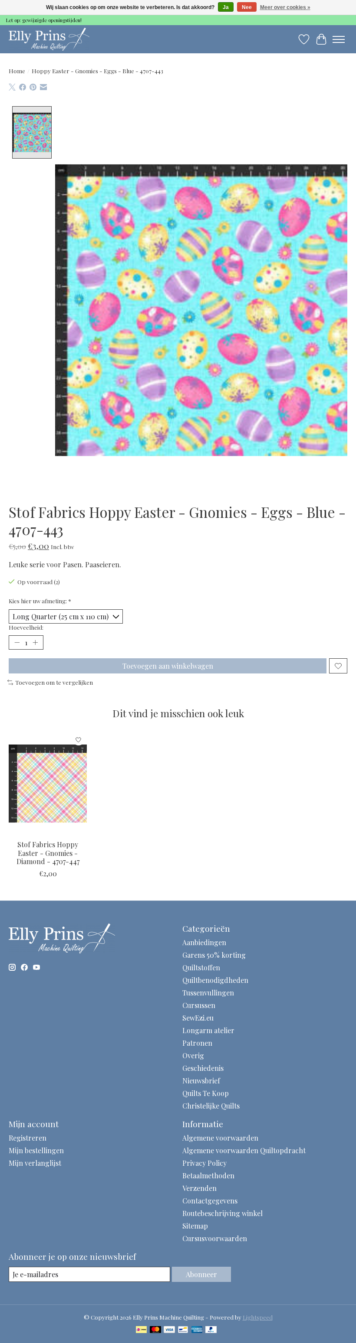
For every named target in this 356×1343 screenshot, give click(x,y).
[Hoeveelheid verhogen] (35, 642)
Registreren (27, 1137)
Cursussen (198, 1005)
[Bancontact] (183, 1330)
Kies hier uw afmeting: (40, 601)
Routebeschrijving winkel (222, 1213)
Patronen (197, 1042)
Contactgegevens (209, 1200)
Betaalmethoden (208, 1175)
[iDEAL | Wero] (141, 1330)
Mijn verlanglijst (35, 1162)
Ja (226, 7)
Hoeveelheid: (26, 627)
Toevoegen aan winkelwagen (167, 665)
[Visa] (169, 1330)
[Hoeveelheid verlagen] (17, 642)
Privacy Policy (204, 1162)
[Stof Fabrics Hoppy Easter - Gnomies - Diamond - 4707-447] (48, 783)
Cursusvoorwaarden (214, 1238)
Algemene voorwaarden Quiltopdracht (244, 1150)
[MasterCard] (155, 1330)
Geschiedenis (203, 1068)
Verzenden (199, 1188)
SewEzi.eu (198, 1017)
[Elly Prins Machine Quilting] (49, 39)
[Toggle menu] (338, 39)
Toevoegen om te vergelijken (54, 682)
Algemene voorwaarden (220, 1137)
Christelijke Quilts (211, 1105)
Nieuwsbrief (201, 1080)
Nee (247, 7)
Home (17, 71)
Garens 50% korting (214, 954)
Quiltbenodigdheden (215, 980)
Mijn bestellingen (36, 1150)
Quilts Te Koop (205, 1093)
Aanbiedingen (204, 942)
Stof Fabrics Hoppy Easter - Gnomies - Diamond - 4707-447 (47, 853)
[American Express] (197, 1330)
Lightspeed (258, 1317)
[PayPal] (211, 1330)
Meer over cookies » (285, 7)
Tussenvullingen (208, 992)
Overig (193, 1055)
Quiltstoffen (201, 967)
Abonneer (201, 1274)
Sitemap (195, 1225)
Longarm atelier (208, 1030)
